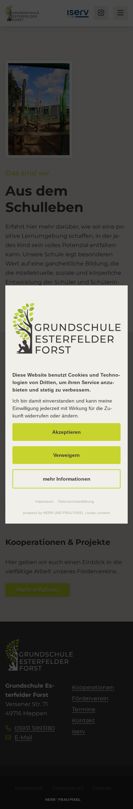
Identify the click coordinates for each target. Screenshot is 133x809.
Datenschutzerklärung (76, 501)
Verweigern (66, 455)
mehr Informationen (66, 479)
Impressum (44, 501)
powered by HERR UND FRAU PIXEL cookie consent (66, 513)
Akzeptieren (66, 432)
